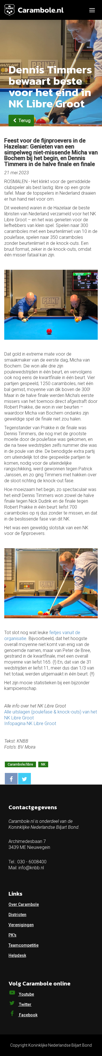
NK (43, 764)
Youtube (26, 994)
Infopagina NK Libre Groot (30, 723)
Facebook (27, 1015)
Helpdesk (17, 955)
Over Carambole (23, 904)
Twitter (24, 1004)
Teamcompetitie (23, 945)
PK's (12, 935)
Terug (24, 120)
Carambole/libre (20, 764)
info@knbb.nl (31, 867)
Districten (17, 914)
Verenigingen (21, 925)
